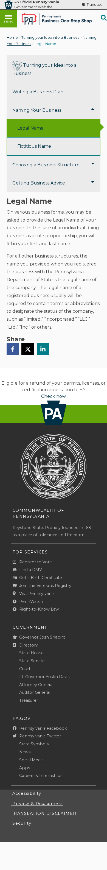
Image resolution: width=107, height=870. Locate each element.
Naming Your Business (36, 110)
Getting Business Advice (38, 183)
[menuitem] (53, 69)
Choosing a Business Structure (46, 164)
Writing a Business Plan (37, 91)
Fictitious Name (34, 146)
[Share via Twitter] (27, 349)
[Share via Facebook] (13, 349)
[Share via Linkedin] (43, 349)
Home (12, 37)
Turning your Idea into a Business (50, 37)
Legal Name (30, 128)
